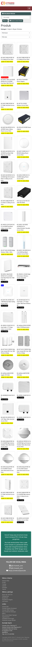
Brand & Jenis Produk (16, 20)
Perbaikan (4, 587)
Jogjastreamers (6, 617)
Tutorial (4, 589)
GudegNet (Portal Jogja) (8, 618)
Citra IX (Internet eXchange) (9, 611)
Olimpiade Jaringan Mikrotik (9, 620)
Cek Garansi (5, 601)
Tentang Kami (5, 596)
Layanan (4, 585)
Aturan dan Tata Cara (7, 594)
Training (4, 584)
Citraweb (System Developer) (9, 608)
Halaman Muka (5, 580)
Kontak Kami (5, 598)
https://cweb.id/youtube (17, 570)
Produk (4, 582)
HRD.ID (3, 613)
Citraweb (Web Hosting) (8, 610)
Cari (6, 20)
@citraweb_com (17, 566)
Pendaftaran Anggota (7, 599)
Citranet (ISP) (5, 606)
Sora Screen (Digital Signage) (9, 615)
